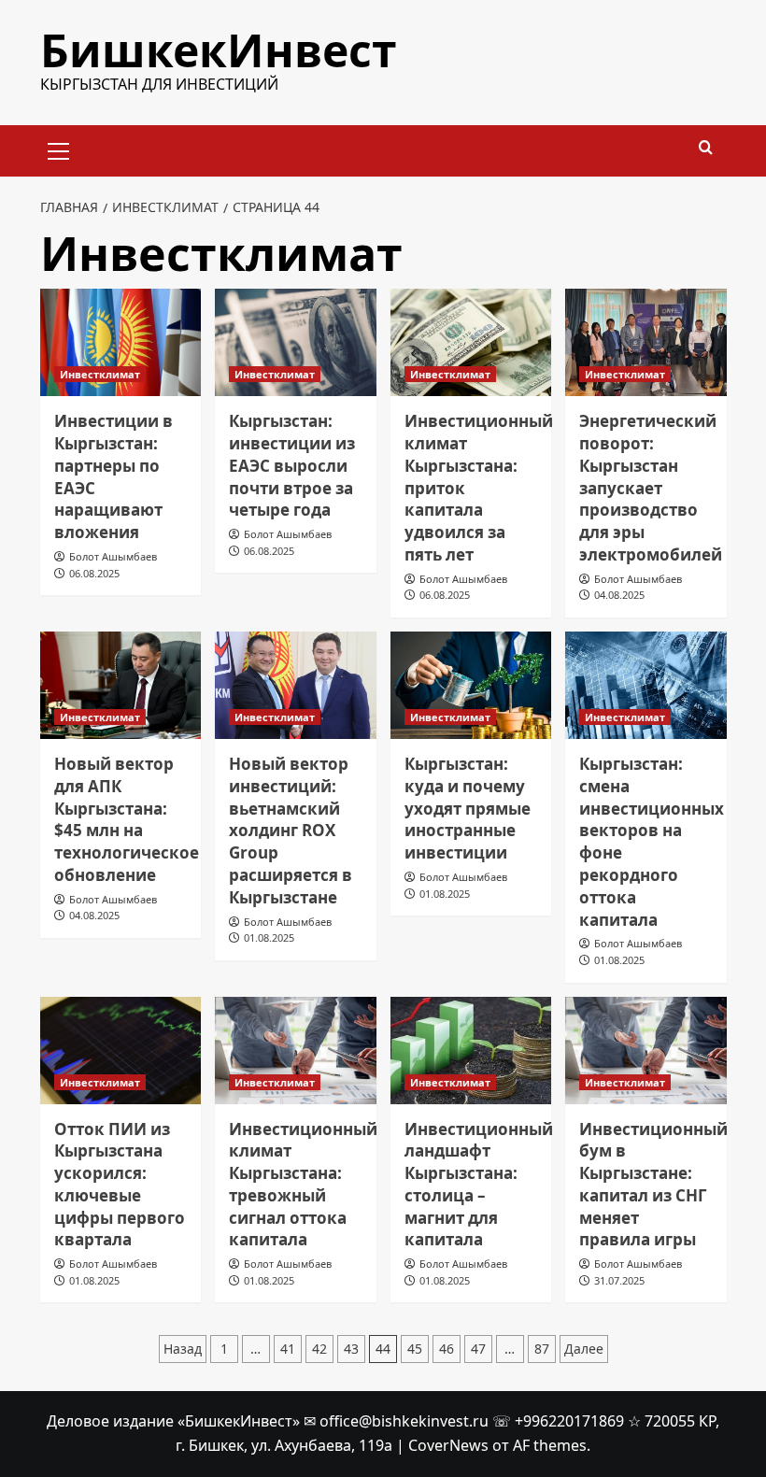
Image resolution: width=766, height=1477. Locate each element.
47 (478, 1348)
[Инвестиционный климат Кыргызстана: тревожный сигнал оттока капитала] (295, 1050)
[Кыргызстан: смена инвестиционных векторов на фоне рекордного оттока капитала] (646, 685)
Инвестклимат (100, 374)
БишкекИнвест (218, 50)
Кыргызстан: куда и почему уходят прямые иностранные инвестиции (467, 808)
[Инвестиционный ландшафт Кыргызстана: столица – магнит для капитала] (471, 1050)
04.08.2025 (619, 595)
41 (287, 1348)
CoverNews (448, 1445)
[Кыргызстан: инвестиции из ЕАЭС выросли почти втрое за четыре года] (295, 342)
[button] (59, 148)
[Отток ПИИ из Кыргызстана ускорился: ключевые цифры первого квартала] (121, 1050)
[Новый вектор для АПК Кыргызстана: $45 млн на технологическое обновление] (121, 685)
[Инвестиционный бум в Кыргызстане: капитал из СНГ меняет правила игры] (646, 1050)
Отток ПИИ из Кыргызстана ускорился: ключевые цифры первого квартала (119, 1184)
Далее (583, 1348)
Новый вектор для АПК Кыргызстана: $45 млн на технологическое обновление (126, 819)
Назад (182, 1348)
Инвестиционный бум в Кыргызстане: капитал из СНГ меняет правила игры (653, 1184)
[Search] (705, 148)
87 (541, 1348)
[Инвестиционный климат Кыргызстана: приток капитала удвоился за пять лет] (471, 342)
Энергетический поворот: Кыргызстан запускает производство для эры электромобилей (650, 487)
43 (351, 1348)
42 (319, 1348)
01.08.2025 (269, 937)
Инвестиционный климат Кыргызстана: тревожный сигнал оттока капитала (303, 1184)
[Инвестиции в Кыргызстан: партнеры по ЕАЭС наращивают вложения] (121, 342)
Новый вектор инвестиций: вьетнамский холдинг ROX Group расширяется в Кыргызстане (290, 830)
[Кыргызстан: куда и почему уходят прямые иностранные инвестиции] (471, 685)
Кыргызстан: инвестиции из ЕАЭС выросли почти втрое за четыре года (292, 465)
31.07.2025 (619, 1280)
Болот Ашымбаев (113, 556)
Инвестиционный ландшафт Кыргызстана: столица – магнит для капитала (478, 1184)
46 (446, 1348)
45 (414, 1348)
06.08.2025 (94, 573)
